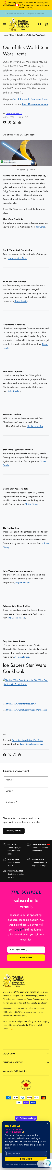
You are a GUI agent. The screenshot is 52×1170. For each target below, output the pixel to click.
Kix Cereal (40, 226)
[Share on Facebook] (4, 122)
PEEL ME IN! (26, 958)
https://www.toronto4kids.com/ (21, 703)
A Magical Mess (21, 656)
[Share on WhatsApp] (14, 122)
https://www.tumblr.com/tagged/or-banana (26, 709)
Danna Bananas (14, 113)
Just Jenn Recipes (22, 582)
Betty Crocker (14, 391)
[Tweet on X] (9, 122)
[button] (4, 24)
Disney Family (20, 301)
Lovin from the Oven (17, 258)
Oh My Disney (31, 504)
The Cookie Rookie (16, 617)
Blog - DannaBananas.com (35, 104)
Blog (12, 35)
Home (5, 35)
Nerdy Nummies (35, 426)
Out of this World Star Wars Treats (31, 35)
